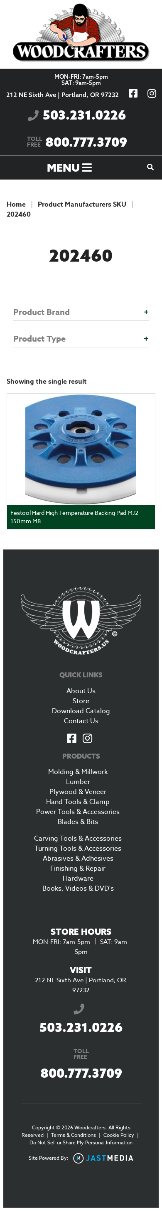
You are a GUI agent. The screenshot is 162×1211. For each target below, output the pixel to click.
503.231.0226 (84, 115)
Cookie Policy (118, 1135)
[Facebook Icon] (71, 739)
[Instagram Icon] (87, 739)
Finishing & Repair (78, 869)
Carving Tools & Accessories (78, 839)
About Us (81, 691)
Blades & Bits (78, 822)
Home (16, 205)
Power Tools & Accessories (78, 812)
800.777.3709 (77, 142)
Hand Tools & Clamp (78, 802)
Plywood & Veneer (77, 792)
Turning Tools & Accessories (77, 849)
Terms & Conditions (73, 1135)
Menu (64, 168)
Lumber (78, 782)
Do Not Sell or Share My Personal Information (81, 1142)
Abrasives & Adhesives (78, 859)
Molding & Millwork (78, 772)
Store (81, 701)
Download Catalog (81, 711)
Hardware (78, 879)
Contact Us (81, 721)
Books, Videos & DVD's (78, 889)
